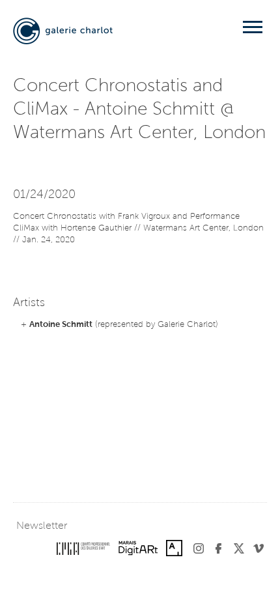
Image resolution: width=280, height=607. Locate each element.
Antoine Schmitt (60, 324)
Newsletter (41, 526)
